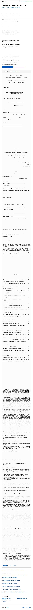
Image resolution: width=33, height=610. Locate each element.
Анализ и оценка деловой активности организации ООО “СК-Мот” (13, 591)
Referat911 (7, 607)
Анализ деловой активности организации (9, 577)
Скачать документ (16, 71)
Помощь (24, 1)
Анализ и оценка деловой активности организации (11, 580)
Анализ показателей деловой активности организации (11, 589)
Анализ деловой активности (22, 598)
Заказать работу (29, 1)
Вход (21, 1)
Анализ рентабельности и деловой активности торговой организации (14, 592)
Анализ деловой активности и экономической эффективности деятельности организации (15, 575)
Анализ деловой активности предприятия (6, 601)
